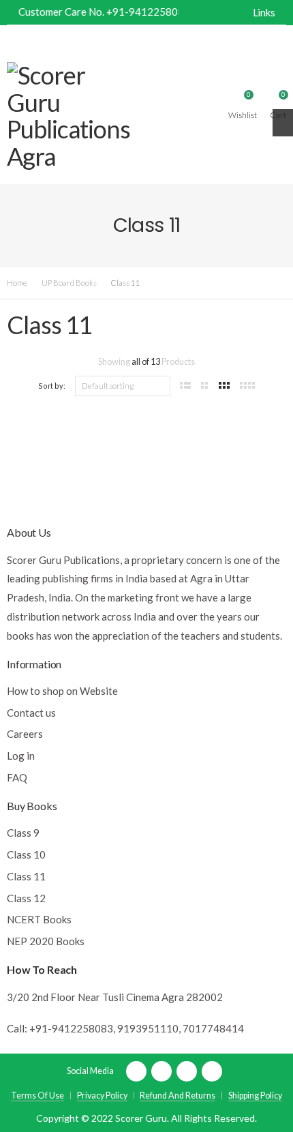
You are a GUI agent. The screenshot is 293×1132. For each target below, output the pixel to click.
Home (17, 282)
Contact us (31, 712)
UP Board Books (69, 282)
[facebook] (136, 1071)
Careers (25, 734)
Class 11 (26, 876)
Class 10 (26, 854)
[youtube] (186, 1071)
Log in (21, 755)
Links (264, 12)
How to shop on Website (62, 691)
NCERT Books (39, 919)
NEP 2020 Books (45, 941)
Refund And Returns (177, 1095)
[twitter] (161, 1071)
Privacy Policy (102, 1095)
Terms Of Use (37, 1095)
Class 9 (23, 832)
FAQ (17, 777)
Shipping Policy (255, 1095)
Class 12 (26, 898)
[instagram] (212, 1071)
